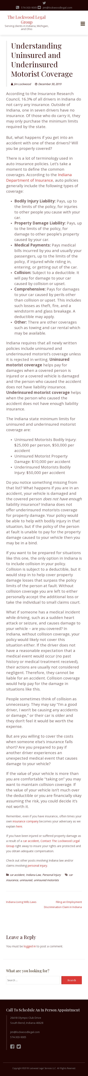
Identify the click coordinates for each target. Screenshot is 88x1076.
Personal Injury (51, 875)
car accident (31, 841)
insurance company (25, 821)
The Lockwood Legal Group (27, 19)
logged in (30, 946)
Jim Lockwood (22, 84)
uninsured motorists (46, 880)
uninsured (26, 880)
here (19, 826)
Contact (46, 841)
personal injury (37, 865)
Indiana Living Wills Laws (21, 902)
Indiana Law (33, 875)
